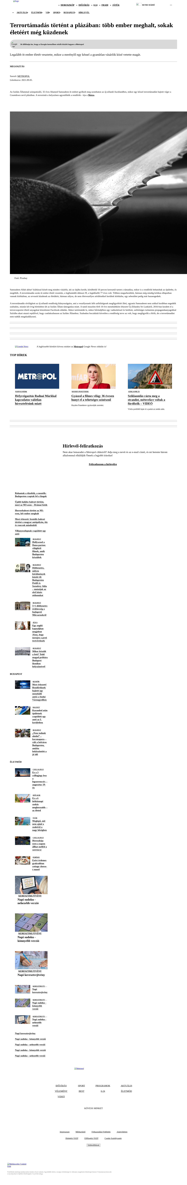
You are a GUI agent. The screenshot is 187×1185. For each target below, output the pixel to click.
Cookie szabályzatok (113, 1138)
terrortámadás (53, 84)
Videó (61, 1096)
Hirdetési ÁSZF (72, 1138)
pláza (15, 84)
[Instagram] (100, 1116)
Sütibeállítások (93, 1145)
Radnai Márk (21, 392)
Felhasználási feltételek (101, 1132)
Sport (56, 12)
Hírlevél (84, 12)
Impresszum (64, 1132)
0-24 (95, 5)
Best (81, 1091)
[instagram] (164, 5)
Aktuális (22, 12)
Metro (91, 95)
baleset (36, 707)
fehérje (36, 857)
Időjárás (83, 5)
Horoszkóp (67, 5)
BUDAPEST (69, 12)
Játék (115, 5)
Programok (103, 1085)
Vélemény (61, 1091)
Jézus (35, 622)
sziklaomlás (134, 392)
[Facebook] (86, 1116)
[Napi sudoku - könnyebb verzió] (31, 945)
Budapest (37, 539)
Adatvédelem (122, 1132)
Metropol (23, 76)
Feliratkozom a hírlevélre (103, 464)
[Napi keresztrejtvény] (31, 979)
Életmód (36, 12)
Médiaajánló (80, 1132)
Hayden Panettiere (80, 392)
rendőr (36, 682)
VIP (47, 12)
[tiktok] (163, 5)
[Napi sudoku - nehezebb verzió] (31, 907)
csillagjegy (38, 769)
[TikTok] (93, 1116)
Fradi (105, 5)
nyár (35, 818)
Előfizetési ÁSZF (91, 1138)
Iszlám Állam (31, 84)
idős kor (36, 795)
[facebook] (162, 5)
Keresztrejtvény (30, 896)
